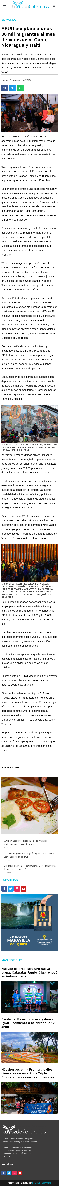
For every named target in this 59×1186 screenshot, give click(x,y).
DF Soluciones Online (41, 1183)
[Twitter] (11, 889)
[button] (4, 5)
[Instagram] (17, 889)
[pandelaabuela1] (29, 833)
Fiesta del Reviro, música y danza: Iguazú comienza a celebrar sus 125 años (28, 1023)
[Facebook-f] (4, 889)
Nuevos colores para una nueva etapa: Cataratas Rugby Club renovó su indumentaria (29, 972)
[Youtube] (23, 889)
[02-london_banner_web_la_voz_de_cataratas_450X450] (29, 950)
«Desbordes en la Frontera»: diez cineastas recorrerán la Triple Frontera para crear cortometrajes (27, 1073)
